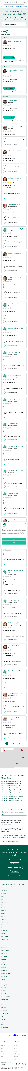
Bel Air (3, 896)
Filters (5, 31)
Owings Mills (4, 985)
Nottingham (4, 976)
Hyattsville (4, 953)
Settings (14, 545)
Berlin (2, 899)
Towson (3, 1019)
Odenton (3, 979)
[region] (14, 535)
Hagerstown (4, 948)
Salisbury (3, 1007)
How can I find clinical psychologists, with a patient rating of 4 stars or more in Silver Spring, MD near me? (12, 822)
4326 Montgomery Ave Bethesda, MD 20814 (13, 684)
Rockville (3, 1002)
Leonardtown (4, 968)
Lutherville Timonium (6, 973)
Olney (2, 982)
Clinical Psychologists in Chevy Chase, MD (12, 794)
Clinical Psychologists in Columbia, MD (11, 790)
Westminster (4, 1027)
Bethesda (3, 902)
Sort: (18, 34)
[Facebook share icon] (16, 1064)
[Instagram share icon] (19, 1064)
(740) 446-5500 (10, 57)
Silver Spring (4, 1013)
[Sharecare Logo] (10, 2)
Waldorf (3, 1025)
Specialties (11, 6)
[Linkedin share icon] (21, 1064)
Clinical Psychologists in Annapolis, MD (11, 792)
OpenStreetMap (20, 767)
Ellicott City (4, 930)
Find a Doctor (4, 6)
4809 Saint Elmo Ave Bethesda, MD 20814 (12, 483)
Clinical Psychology (20, 6)
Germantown (4, 939)
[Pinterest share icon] (25, 1064)
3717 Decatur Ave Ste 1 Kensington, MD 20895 (13, 636)
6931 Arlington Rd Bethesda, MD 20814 (12, 436)
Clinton (3, 916)
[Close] (25, 523)
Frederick (3, 933)
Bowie (3, 905)
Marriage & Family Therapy (14, 867)
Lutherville (4, 970)
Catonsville (4, 910)
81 (20, 743)
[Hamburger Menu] (4, 2)
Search (17, 2)
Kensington (4, 956)
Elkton (3, 928)
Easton (3, 925)
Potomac (3, 993)
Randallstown (4, 999)
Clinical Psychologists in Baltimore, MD (11, 781)
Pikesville (3, 990)
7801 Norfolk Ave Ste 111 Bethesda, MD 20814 (13, 613)
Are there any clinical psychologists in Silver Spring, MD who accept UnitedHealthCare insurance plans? (12, 829)
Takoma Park (4, 1016)
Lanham (3, 959)
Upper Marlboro (5, 1022)
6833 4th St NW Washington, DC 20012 (12, 661)
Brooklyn (3, 908)
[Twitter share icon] (23, 1064)
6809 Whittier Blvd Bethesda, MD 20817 (12, 590)
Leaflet (15, 767)
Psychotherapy (14, 863)
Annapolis (4, 890)
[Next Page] (23, 743)
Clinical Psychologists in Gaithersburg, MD (12, 796)
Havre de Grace (5, 950)
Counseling (19, 860)
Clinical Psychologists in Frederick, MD (11, 798)
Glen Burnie (4, 942)
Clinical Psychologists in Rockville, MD (11, 788)
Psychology (9, 860)
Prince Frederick (5, 996)
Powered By (11, 1035)
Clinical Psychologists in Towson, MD (11, 786)
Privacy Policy (22, 533)
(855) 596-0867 (10, 88)
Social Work (15, 871)
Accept (14, 542)
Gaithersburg (4, 936)
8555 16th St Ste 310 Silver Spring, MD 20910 (13, 365)
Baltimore (3, 893)
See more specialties (13, 875)
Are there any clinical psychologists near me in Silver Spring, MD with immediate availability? (13, 836)
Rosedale (3, 1005)
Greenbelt (3, 945)
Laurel (3, 965)
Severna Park (4, 1010)
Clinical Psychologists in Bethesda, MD (11, 783)
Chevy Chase (4, 913)
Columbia (3, 919)
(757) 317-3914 (10, 117)
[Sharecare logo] (14, 1063)
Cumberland (4, 922)
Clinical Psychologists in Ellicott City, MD (11, 800)
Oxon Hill (3, 987)
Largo (2, 962)
